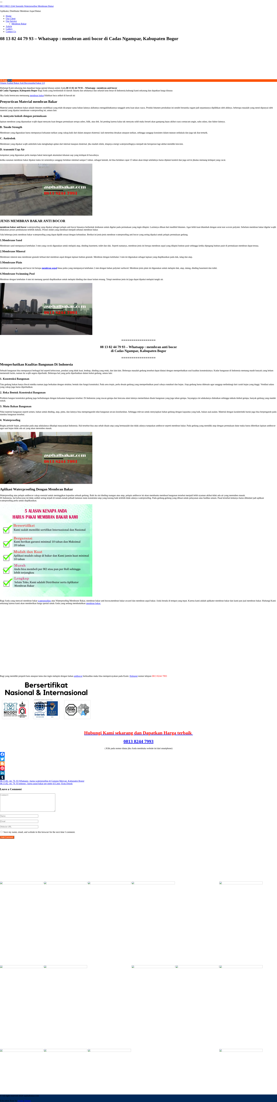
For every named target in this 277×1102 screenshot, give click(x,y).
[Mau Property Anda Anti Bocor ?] (109, 1051)
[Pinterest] (138, 768)
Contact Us (11, 31)
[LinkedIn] (138, 773)
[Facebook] (138, 754)
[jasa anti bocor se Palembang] (197, 1051)
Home (8, 16)
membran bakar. (93, 603)
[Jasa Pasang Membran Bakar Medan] (153, 883)
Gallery (9, 29)
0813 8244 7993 (138, 741)
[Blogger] (138, 763)
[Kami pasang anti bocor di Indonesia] (153, 1051)
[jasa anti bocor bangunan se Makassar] (241, 1051)
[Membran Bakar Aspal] (65, 883)
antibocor (78, 676)
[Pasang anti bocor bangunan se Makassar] (241, 967)
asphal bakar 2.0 (37, 83)
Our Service (11, 21)
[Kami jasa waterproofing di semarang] (197, 967)
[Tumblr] (138, 777)
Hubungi (134, 676)
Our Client (10, 18)
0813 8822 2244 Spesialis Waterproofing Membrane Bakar (27, 6)
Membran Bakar (19, 24)
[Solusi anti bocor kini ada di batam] (21, 1051)
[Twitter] (138, 759)
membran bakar (37, 95)
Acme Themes (24, 1100)
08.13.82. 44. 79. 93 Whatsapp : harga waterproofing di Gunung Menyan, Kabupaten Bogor (42, 781)
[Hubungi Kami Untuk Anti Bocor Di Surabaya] (197, 883)
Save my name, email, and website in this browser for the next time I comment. (39, 832)
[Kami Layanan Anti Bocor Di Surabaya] (109, 967)
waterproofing (44, 600)
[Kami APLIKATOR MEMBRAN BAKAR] (65, 967)
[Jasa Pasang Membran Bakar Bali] (109, 883)
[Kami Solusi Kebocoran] (21, 967)
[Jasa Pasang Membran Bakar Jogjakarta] (153, 967)
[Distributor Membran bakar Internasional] (21, 883)
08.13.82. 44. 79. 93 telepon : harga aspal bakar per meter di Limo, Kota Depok (36, 783)
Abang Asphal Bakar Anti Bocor (15, 83)
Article (9, 26)
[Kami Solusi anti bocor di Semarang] (65, 1051)
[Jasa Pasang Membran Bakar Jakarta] (241, 883)
